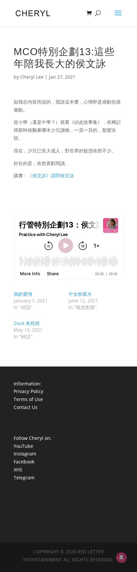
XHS (18, 469)
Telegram (24, 477)
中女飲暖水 (80, 294)
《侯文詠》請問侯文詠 (51, 175)
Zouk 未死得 (27, 323)
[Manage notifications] (121, 557)
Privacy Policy (28, 391)
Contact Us (26, 407)
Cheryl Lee (32, 77)
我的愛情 (23, 294)
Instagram (25, 453)
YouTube (23, 446)
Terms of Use (28, 399)
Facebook (24, 461)
